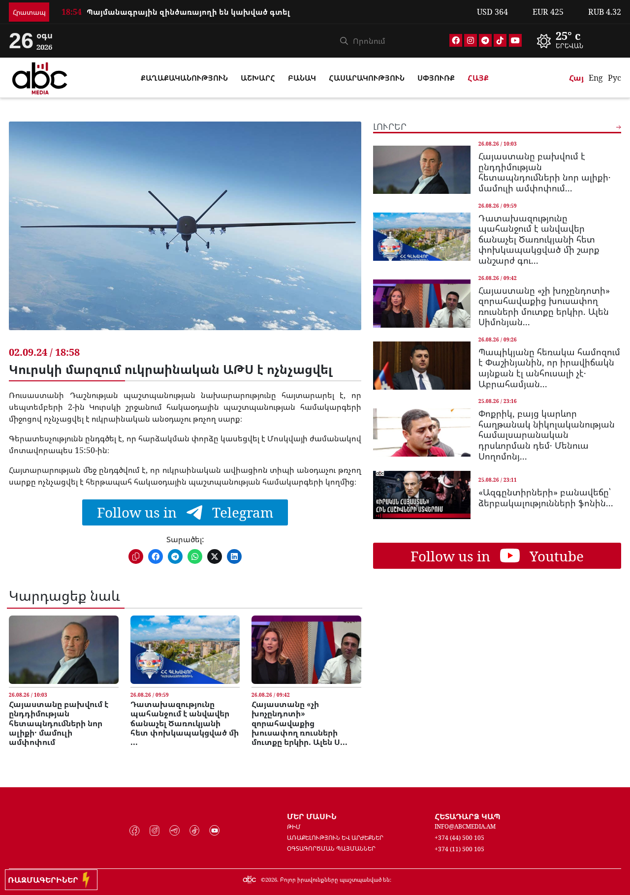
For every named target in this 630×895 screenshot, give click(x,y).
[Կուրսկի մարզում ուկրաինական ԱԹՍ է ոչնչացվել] (185, 233)
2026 (271, 879)
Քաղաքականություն (184, 78)
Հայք (478, 78)
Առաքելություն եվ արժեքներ (335, 837)
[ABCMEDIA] (40, 76)
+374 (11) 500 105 (459, 849)
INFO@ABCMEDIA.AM (465, 826)
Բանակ (302, 78)
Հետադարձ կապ (468, 816)
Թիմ (294, 827)
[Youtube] (515, 40)
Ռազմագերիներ (45, 879)
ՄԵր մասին (312, 816)
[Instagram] (470, 40)
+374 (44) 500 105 (459, 837)
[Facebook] (455, 40)
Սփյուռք (436, 78)
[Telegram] (485, 40)
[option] (575, 41)
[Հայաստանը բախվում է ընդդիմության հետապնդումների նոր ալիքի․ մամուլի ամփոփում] (63, 650)
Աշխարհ (258, 78)
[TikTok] (500, 40)
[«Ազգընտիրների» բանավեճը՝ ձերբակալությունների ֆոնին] (422, 495)
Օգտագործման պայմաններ (331, 848)
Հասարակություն (367, 78)
